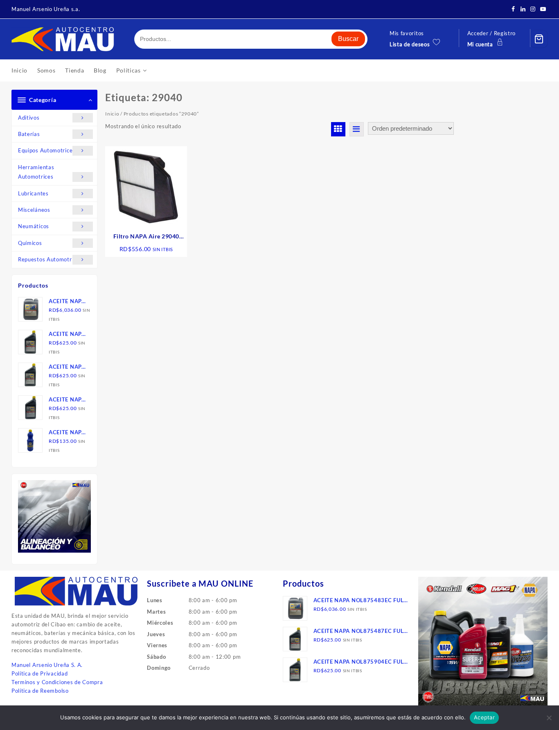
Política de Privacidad (39, 673)
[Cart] (539, 39)
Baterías (29, 134)
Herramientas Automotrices (36, 172)
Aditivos (29, 117)
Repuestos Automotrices (50, 259)
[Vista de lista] (356, 129)
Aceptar (484, 717)
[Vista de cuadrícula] (338, 129)
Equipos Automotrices (46, 150)
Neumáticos (33, 226)
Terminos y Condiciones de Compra (57, 682)
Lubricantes (33, 193)
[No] (549, 718)
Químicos (30, 243)
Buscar (348, 38)
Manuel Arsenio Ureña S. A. (47, 665)
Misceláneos (34, 209)
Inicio (112, 114)
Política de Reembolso (40, 690)
